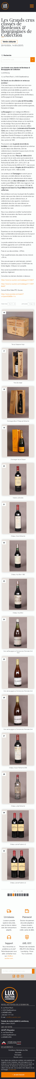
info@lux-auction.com (9, 957)
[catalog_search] (32, 59)
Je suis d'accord (18, 1075)
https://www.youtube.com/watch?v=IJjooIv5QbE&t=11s (12, 295)
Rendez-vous (18, 1057)
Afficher (24, 304)
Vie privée (18, 1052)
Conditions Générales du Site (18, 1050)
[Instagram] (18, 976)
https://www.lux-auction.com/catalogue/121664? (17, 280)
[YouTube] (22, 976)
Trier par (4, 304)
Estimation (18, 1054)
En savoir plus (12, 1069)
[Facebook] (14, 976)
